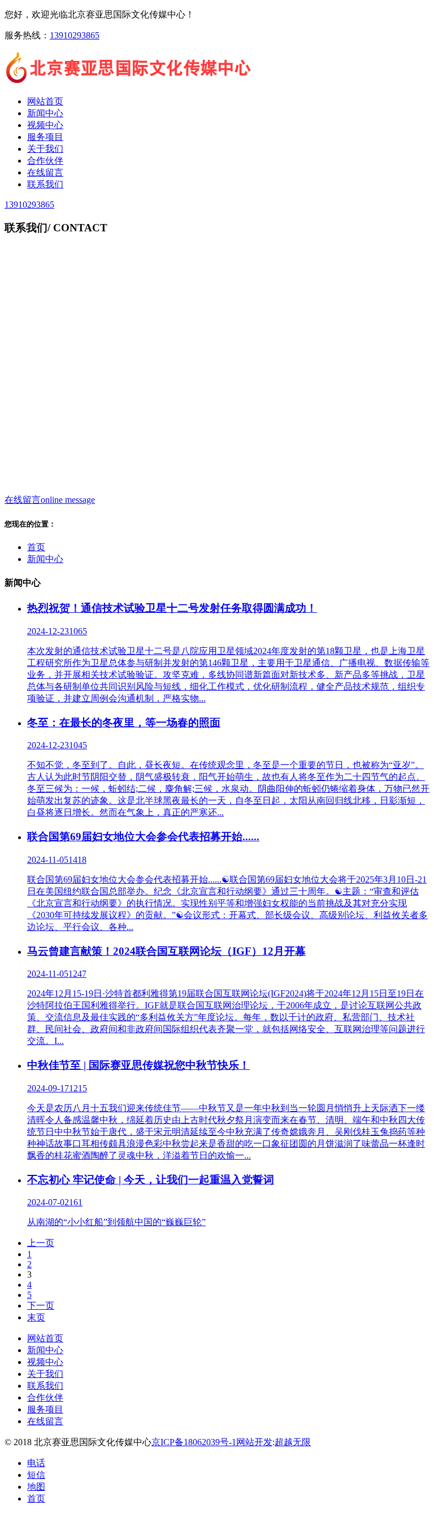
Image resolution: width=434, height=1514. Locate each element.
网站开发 (254, 1442)
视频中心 (45, 1362)
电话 (36, 1463)
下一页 (40, 1305)
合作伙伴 (45, 1397)
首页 (36, 547)
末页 (36, 1317)
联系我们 (45, 1385)
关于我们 (45, 1374)
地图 (36, 1486)
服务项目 (45, 1409)
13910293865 (74, 35)
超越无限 (293, 1442)
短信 (36, 1475)
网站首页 (45, 1338)
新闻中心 (45, 559)
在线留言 (45, 1421)
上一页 (40, 1243)
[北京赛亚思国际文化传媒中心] (129, 81)
